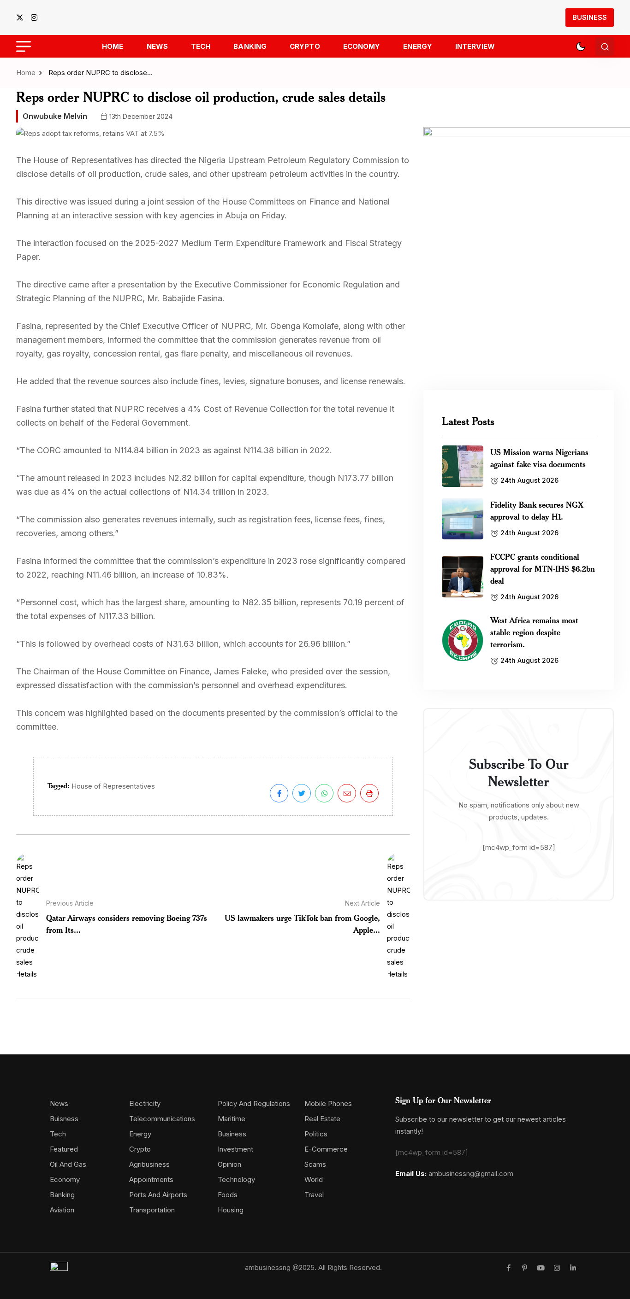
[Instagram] (556, 1267)
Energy (417, 46)
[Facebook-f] (508, 1267)
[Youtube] (540, 1267)
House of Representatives (113, 786)
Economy (361, 46)
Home (112, 46)
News (157, 46)
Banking (250, 46)
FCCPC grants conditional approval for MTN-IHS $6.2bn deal (542, 568)
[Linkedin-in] (573, 1267)
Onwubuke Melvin (55, 116)
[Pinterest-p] (524, 1267)
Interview (475, 46)
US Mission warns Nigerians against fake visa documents (539, 458)
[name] (22, 17)
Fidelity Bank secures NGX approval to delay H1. (536, 510)
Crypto (305, 46)
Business (589, 17)
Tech (200, 46)
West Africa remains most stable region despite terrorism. (534, 632)
